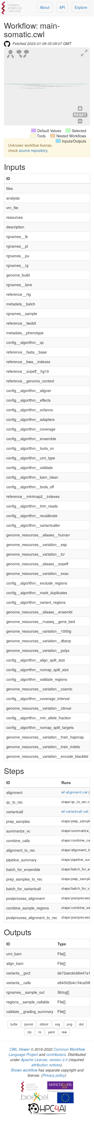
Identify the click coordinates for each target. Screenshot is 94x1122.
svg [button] (57, 1024)
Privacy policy (54, 1075)
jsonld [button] (28, 1024)
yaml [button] (51, 1032)
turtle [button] (13, 1024)
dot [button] (81, 1024)
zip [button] (29, 1032)
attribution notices (46, 1064)
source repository (33, 150)
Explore (81, 7)
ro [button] (39, 1032)
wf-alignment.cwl (74, 792)
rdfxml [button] (44, 1024)
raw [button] (64, 1032)
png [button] (69, 1024)
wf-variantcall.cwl (75, 811)
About (45, 7)
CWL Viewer (19, 1049)
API (62, 7)
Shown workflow (24, 1070)
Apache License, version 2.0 (44, 1059)
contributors (56, 1054)
